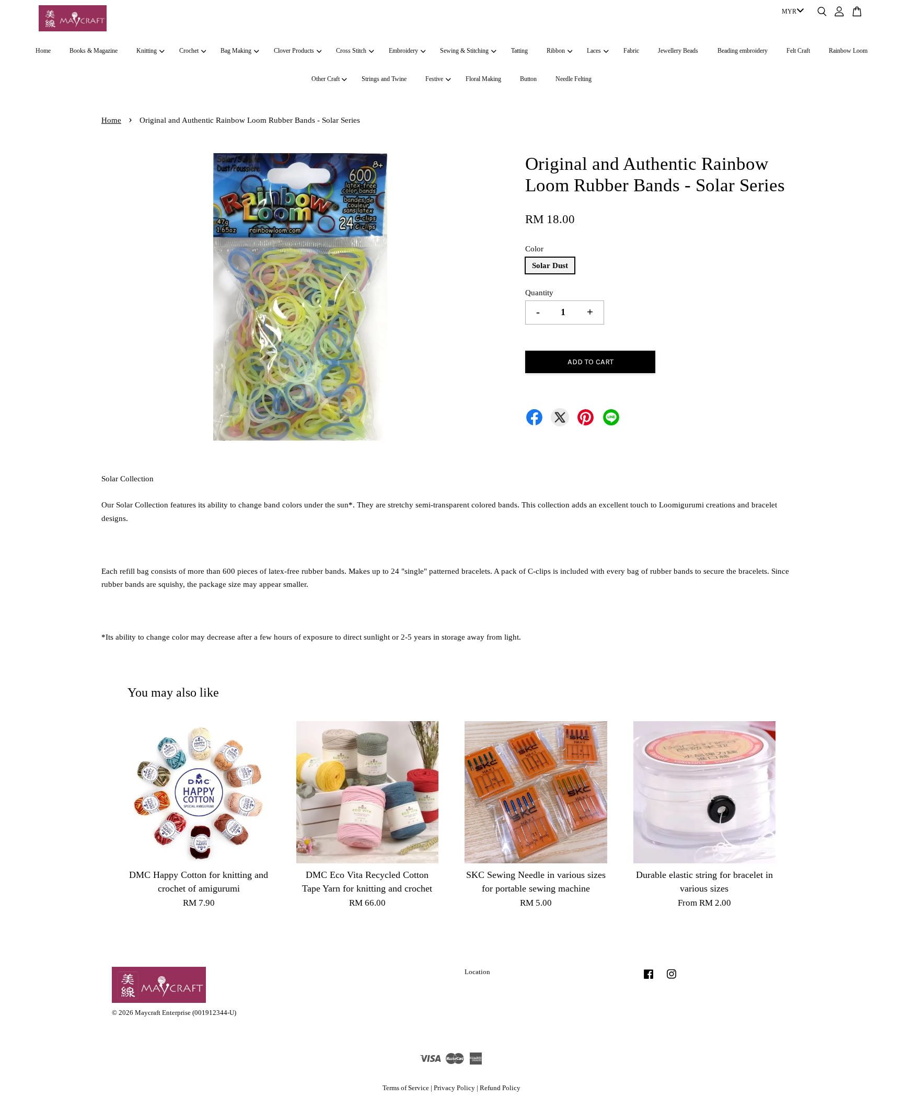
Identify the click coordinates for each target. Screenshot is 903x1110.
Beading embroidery (742, 50)
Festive (434, 79)
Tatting (519, 50)
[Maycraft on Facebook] (648, 979)
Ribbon (556, 50)
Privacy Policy (454, 1088)
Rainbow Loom (848, 50)
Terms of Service (406, 1088)
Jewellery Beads (678, 50)
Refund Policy (500, 1088)
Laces (594, 50)
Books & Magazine (94, 50)
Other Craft (325, 79)
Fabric (631, 50)
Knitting (146, 50)
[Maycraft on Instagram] (671, 979)
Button (528, 79)
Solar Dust (550, 265)
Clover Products (294, 50)
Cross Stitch (351, 50)
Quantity (539, 292)
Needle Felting (573, 79)
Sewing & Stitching (464, 50)
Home (43, 50)
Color (534, 249)
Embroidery (403, 50)
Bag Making (236, 50)
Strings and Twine (384, 79)
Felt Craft (798, 50)
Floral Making (483, 79)
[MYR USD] (791, 12)
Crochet (189, 50)
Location (477, 972)
